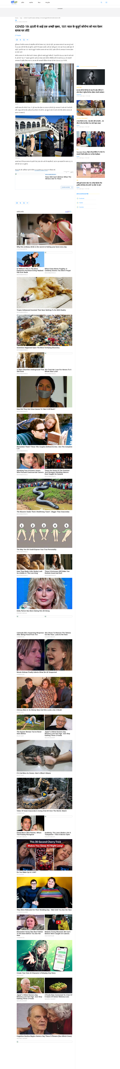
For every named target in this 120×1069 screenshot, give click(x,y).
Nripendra (79, 94)
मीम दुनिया (48, 2)
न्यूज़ (21, 18)
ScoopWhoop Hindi (41, 170)
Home (16, 18)
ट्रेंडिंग (22, 2)
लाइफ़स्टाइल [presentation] (79, 87)
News (17, 170)
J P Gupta (18, 35)
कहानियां (31, 2)
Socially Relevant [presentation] (82, 118)
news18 (16, 104)
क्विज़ (39, 2)
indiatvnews (17, 158)
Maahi (78, 125)
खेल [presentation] (77, 180)
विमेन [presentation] (78, 149)
